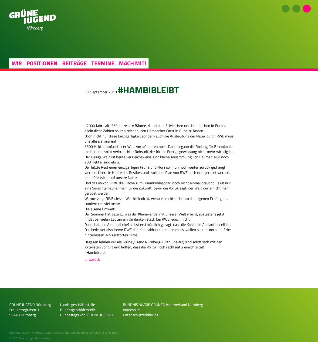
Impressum (131, 309)
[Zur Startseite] (32, 23)
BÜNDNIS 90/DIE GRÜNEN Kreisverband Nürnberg (163, 304)
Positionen (42, 63)
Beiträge (74, 63)
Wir (17, 63)
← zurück (92, 259)
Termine (102, 63)
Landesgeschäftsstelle (77, 304)
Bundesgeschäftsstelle (78, 309)
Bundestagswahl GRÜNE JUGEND (86, 314)
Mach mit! (132, 63)
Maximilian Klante (106, 332)
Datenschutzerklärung (140, 314)
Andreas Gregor (42, 332)
